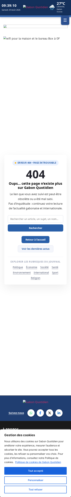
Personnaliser (35, 480)
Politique (18, 267)
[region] (35, 463)
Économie (31, 267)
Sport (55, 272)
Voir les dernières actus (35, 248)
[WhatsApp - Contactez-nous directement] (31, 413)
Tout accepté (35, 470)
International (41, 272)
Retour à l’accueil (35, 239)
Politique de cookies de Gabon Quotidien (38, 462)
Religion (35, 278)
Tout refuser (35, 489)
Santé (55, 267)
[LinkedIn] (59, 413)
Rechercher (35, 228)
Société (44, 267)
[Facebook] (40, 413)
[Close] (67, 432)
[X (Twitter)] (49, 413)
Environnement (22, 272)
